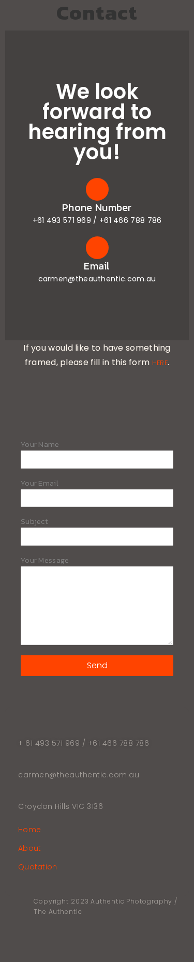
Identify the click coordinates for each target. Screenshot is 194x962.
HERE (160, 362)
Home (29, 830)
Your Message (45, 561)
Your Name (40, 445)
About (29, 849)
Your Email (39, 484)
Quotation (37, 867)
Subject (34, 522)
